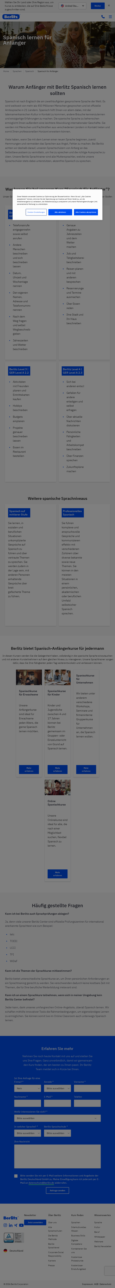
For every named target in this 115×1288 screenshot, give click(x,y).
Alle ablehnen (60, 212)
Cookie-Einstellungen (36, 212)
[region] (57, 204)
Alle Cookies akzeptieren (86, 212)
